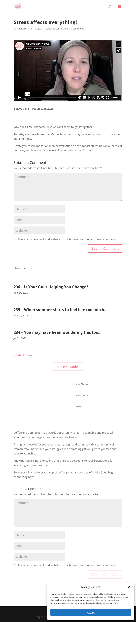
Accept (91, 612)
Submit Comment (105, 248)
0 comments (77, 28)
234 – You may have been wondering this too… (58, 332)
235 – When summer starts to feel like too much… (60, 309)
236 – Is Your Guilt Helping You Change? (51, 286)
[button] (129, 587)
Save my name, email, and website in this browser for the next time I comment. (67, 239)
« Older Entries (23, 355)
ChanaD (21, 28)
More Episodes (68, 366)
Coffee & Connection (56, 28)
